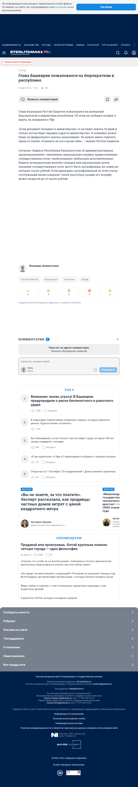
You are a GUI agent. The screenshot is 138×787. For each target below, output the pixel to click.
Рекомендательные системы (69, 723)
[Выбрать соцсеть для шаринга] (116, 99)
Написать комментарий (42, 99)
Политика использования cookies (69, 718)
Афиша (80, 45)
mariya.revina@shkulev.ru (58, 703)
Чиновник (69, 279)
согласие (61, 7)
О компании (11, 647)
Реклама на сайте (15, 629)
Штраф (84, 279)
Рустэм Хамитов (29, 279)
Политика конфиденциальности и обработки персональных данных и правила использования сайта (69, 728)
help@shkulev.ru (76, 689)
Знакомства (31, 45)
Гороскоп (93, 45)
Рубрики (9, 621)
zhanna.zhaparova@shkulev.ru (58, 698)
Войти (30, 371)
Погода (46, 45)
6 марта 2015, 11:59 (28, 88)
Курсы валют (110, 45)
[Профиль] (134, 52)
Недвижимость (11, 45)
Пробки (125, 45)
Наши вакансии (14, 656)
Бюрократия (51, 279)
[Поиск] (118, 52)
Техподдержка (13, 638)
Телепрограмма (63, 45)
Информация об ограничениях (69, 714)
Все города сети (14, 664)
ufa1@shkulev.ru (83, 681)
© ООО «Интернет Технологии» (69, 764)
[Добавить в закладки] (107, 99)
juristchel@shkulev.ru (102, 684)
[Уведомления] (126, 52)
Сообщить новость (16, 612)
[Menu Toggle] (4, 52)
